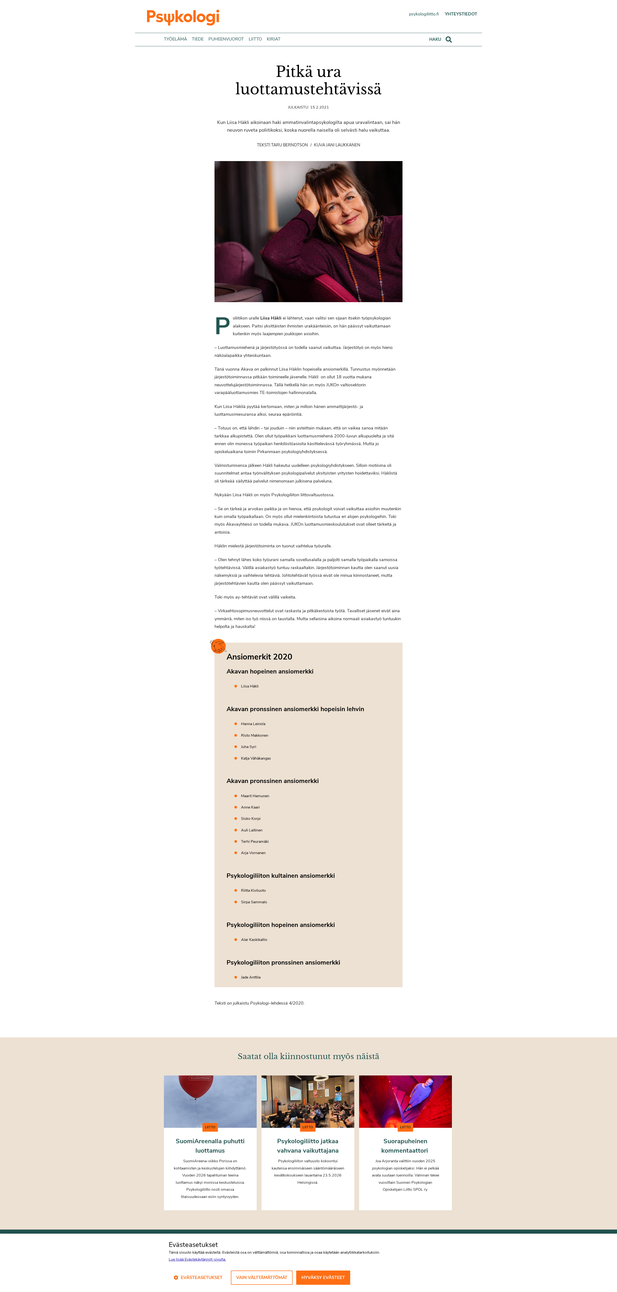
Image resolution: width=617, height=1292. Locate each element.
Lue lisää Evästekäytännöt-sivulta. (197, 1259)
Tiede (198, 39)
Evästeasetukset (201, 1277)
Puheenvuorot (226, 39)
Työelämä (175, 39)
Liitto (255, 39)
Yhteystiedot (461, 14)
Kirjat (274, 39)
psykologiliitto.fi (424, 14)
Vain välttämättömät (261, 1277)
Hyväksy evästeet (323, 1277)
